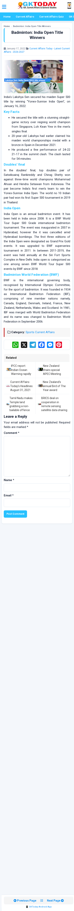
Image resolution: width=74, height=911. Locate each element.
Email (9, 495)
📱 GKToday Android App (39, 906)
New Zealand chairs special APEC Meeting (52, 369)
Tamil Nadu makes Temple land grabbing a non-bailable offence (21, 404)
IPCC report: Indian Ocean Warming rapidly (21, 369)
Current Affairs (25, 16)
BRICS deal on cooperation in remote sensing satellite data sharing (54, 404)
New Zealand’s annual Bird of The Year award (54, 386)
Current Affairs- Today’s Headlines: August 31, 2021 (21, 386)
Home (7, 16)
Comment (11, 433)
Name (9, 480)
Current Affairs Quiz (51, 16)
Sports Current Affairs (40, 332)
